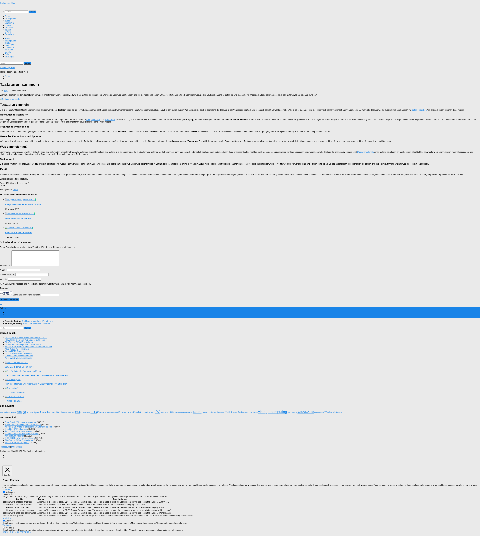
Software (9, 27)
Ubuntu (245, 412)
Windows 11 (319, 412)
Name (3, 270)
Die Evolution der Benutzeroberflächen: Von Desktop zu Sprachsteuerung (37, 375)
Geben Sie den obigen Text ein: (26, 295)
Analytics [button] (6, 518)
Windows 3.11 (292, 412)
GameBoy (107, 412)
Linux (130, 412)
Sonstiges (9, 34)
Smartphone (10, 18)
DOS (93, 412)
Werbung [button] (6, 525)
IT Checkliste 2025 (13, 401)
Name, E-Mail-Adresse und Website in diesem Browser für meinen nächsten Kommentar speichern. (47, 284)
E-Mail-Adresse (7, 274)
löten (135, 412)
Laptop (123, 412)
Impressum (5, 447)
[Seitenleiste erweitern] (1, 304)
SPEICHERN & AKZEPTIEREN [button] (16, 532)
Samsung (206, 412)
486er (7, 412)
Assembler (45, 412)
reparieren (188, 412)
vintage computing (272, 412)
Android (30, 412)
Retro (7, 16)
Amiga (21, 412)
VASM (255, 412)
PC (157, 412)
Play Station (165, 412)
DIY (88, 412)
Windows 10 (306, 412)
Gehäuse (114, 412)
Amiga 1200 (110, 120)
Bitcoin (59, 412)
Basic (54, 412)
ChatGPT (83, 412)
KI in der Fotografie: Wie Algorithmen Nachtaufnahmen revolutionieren (36, 384)
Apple (36, 412)
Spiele (8, 30)
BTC (73, 412)
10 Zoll (2, 412)
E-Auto (8, 32)
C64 (88, 120)
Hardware (9, 25)
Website (3, 279)
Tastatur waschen (419, 110)
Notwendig (10, 492)
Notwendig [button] (7, 489)
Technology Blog (7, 3)
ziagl (6, 91)
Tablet (7, 21)
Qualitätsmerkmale (365, 152)
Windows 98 (330, 412)
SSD (223, 412)
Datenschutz (16, 447)
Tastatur (235, 412)
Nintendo (151, 412)
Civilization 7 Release (14, 392)
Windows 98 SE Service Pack (19, 218)
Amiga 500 (95, 120)
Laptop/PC (9, 23)
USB (250, 412)
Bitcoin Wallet (67, 412)
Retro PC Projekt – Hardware (18, 233)
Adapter (13, 412)
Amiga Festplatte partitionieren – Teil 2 (23, 204)
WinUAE (339, 412)
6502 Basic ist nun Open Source (19, 367)
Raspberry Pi (179, 412)
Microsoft (143, 412)
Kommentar (6, 265)
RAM (172, 412)
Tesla (240, 412)
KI (119, 412)
